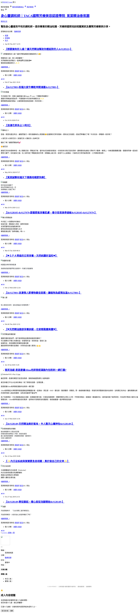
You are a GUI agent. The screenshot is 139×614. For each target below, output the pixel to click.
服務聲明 (88, 586)
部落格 (7, 38)
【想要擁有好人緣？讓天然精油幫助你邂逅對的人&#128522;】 (38, 49)
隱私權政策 (81, 586)
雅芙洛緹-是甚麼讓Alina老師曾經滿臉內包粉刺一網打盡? (35, 370)
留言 (21, 71)
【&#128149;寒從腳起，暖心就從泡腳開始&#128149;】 (34, 501)
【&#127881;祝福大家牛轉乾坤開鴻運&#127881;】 (32, 87)
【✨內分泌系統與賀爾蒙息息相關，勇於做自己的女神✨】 (37, 461)
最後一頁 (11, 533)
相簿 (6, 35)
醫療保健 (17, 31)
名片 (6, 40)
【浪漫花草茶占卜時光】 (18, 125)
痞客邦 (17, 71)
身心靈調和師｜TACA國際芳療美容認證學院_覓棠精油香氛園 (45, 16)
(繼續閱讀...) (5, 67)
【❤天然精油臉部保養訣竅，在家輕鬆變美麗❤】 (31, 329)
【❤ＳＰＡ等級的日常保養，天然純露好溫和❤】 (31, 255)
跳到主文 (4, 21)
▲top (2, 79)
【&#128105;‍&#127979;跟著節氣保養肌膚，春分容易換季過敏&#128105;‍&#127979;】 (51, 212)
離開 (11, 611)
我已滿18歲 (5, 611)
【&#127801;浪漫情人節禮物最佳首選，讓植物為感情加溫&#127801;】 (43, 292)
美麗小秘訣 (17, 75)
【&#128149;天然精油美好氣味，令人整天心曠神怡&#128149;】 (39, 423)
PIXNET (54, 586)
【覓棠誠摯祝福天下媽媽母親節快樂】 (25, 177)
